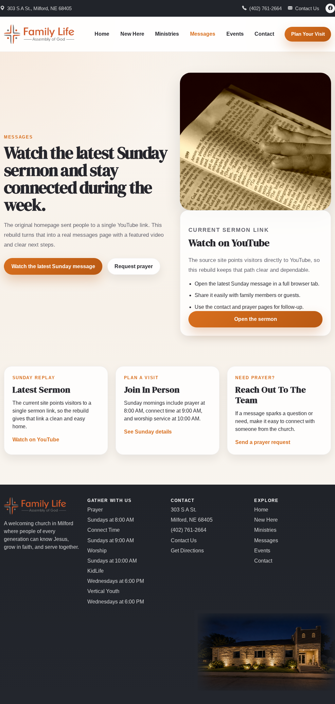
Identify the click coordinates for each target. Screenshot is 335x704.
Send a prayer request (262, 442)
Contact (264, 34)
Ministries (167, 34)
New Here (132, 34)
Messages (202, 34)
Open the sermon (255, 319)
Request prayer (134, 266)
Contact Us (184, 540)
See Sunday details (148, 432)
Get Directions (187, 550)
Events (235, 34)
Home (102, 34)
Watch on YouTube (35, 439)
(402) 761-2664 (188, 530)
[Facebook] (330, 8)
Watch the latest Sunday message (53, 266)
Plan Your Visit (308, 34)
